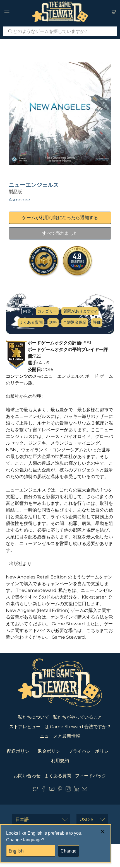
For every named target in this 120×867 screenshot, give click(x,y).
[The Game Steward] (60, 11)
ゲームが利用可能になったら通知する (60, 217)
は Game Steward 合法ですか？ (77, 726)
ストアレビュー (24, 726)
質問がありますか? (80, 311)
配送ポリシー (20, 751)
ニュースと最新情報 (60, 736)
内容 (27, 311)
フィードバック (90, 775)
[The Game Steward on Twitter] (35, 790)
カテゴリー (47, 311)
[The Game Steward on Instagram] (68, 790)
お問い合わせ (27, 775)
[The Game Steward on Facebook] (43, 790)
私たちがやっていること (77, 717)
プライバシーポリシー (90, 751)
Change (68, 851)
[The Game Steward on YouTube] (51, 790)
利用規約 (60, 760)
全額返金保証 (75, 322)
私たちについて (33, 717)
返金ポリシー (51, 751)
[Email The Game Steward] (84, 790)
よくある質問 (31, 322)
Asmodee (19, 199)
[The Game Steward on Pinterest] (60, 790)
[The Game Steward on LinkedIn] (76, 790)
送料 (53, 322)
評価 (97, 322)
